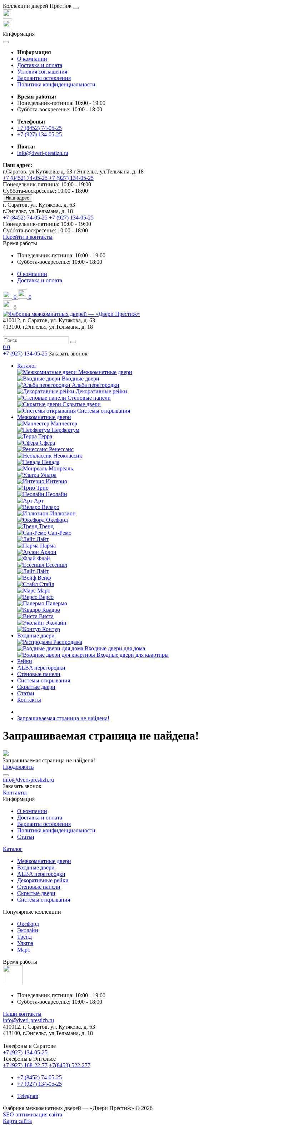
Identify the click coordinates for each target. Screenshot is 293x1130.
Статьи (25, 693)
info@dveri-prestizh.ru (42, 153)
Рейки (24, 661)
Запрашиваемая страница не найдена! (63, 718)
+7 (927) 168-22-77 (25, 1065)
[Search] (73, 342)
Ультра (25, 943)
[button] (20, 243)
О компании (32, 59)
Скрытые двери (36, 687)
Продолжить (18, 767)
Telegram (27, 1096)
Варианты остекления (44, 78)
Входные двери (36, 635)
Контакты (29, 700)
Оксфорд (28, 924)
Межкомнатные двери (44, 417)
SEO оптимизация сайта (32, 1114)
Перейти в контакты (28, 237)
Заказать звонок (68, 353)
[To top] (6, 775)
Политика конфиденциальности (56, 84)
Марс (23, 950)
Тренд (24, 937)
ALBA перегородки (41, 668)
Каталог (27, 366)
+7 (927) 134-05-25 (39, 134)
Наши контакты (22, 1014)
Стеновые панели (38, 674)
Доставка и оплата (39, 65)
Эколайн (27, 930)
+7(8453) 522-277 (69, 1065)
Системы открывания (43, 680)
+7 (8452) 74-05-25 (39, 128)
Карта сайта (17, 1121)
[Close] (76, 8)
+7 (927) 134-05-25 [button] (25, 1052)
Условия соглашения (42, 72)
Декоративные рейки (43, 880)
